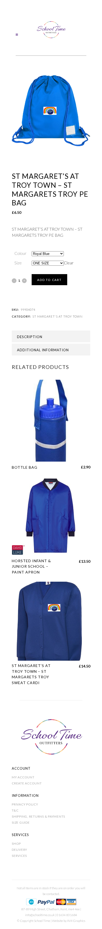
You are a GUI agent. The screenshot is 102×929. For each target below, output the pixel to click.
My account (23, 777)
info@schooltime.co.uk (40, 915)
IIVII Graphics (76, 921)
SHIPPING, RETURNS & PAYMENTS (38, 816)
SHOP (16, 844)
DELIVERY (19, 850)
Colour (20, 253)
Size (18, 262)
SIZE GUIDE (21, 822)
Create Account (27, 783)
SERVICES (19, 856)
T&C (15, 810)
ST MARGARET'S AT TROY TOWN (57, 316)
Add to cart (49, 280)
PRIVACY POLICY (25, 804)
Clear (68, 262)
